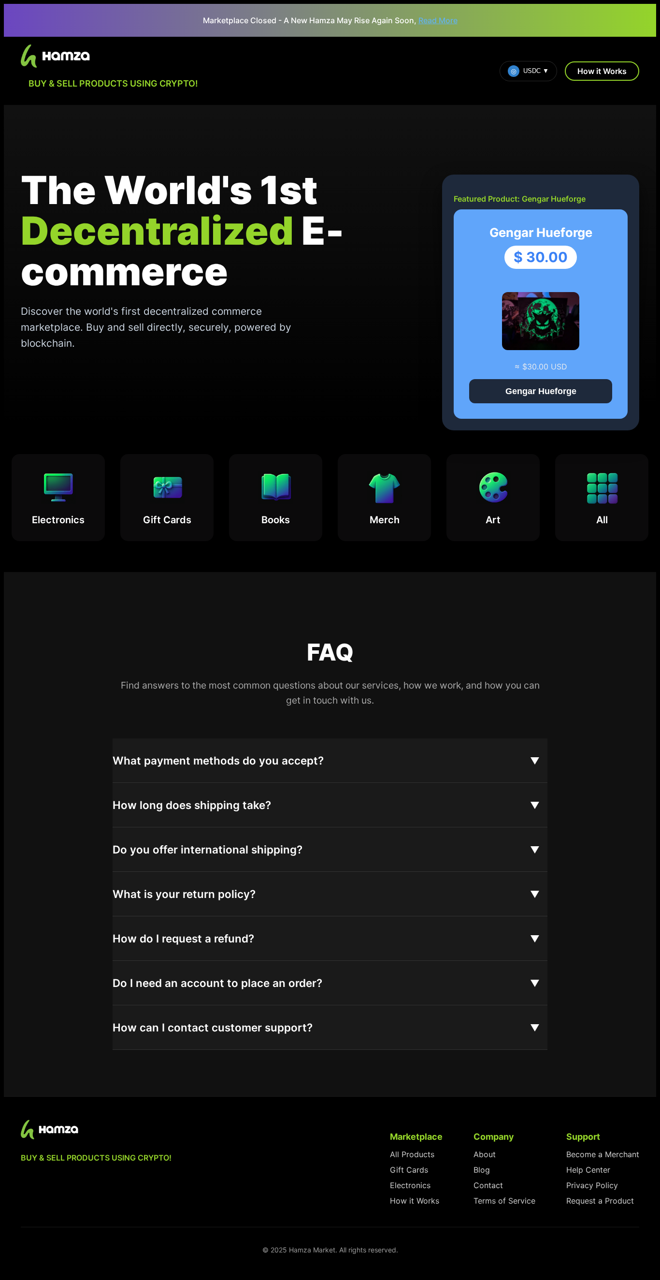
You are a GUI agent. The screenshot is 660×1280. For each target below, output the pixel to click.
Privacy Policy (592, 1185)
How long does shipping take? (192, 804)
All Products (412, 1154)
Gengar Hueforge (540, 391)
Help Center (588, 1170)
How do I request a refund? (183, 938)
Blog (481, 1170)
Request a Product (600, 1201)
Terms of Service (504, 1201)
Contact (488, 1185)
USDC (530, 71)
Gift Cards (409, 1170)
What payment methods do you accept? (218, 760)
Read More (438, 20)
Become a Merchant (602, 1154)
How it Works (602, 71)
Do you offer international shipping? (207, 849)
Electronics (410, 1185)
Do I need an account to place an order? (217, 982)
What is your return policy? (184, 893)
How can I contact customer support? (213, 1027)
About (484, 1154)
